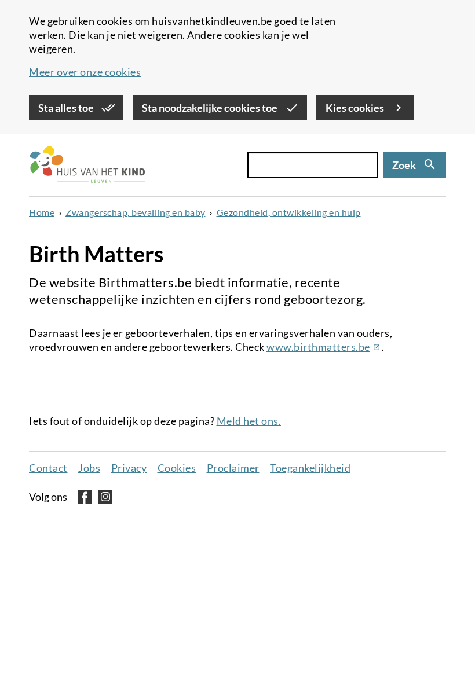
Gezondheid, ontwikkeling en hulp (289, 212)
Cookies (177, 467)
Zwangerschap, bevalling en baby (135, 212)
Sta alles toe (67, 107)
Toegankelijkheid (310, 467)
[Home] (87, 165)
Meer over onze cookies (85, 71)
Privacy (129, 467)
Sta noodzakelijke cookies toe (210, 107)
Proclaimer (233, 467)
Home (41, 212)
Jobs (89, 467)
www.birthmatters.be (324, 346)
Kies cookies (356, 107)
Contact (48, 467)
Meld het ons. (249, 420)
